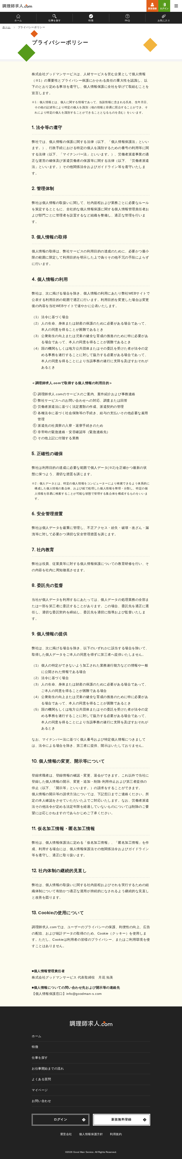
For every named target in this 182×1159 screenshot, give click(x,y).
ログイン (60, 1119)
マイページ (40, 1090)
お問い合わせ (41, 1101)
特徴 (35, 1047)
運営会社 (66, 1134)
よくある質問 (41, 1079)
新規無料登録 (121, 1119)
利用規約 (116, 1134)
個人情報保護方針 (91, 1134)
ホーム (36, 1036)
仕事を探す (40, 1057)
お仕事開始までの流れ (48, 1068)
